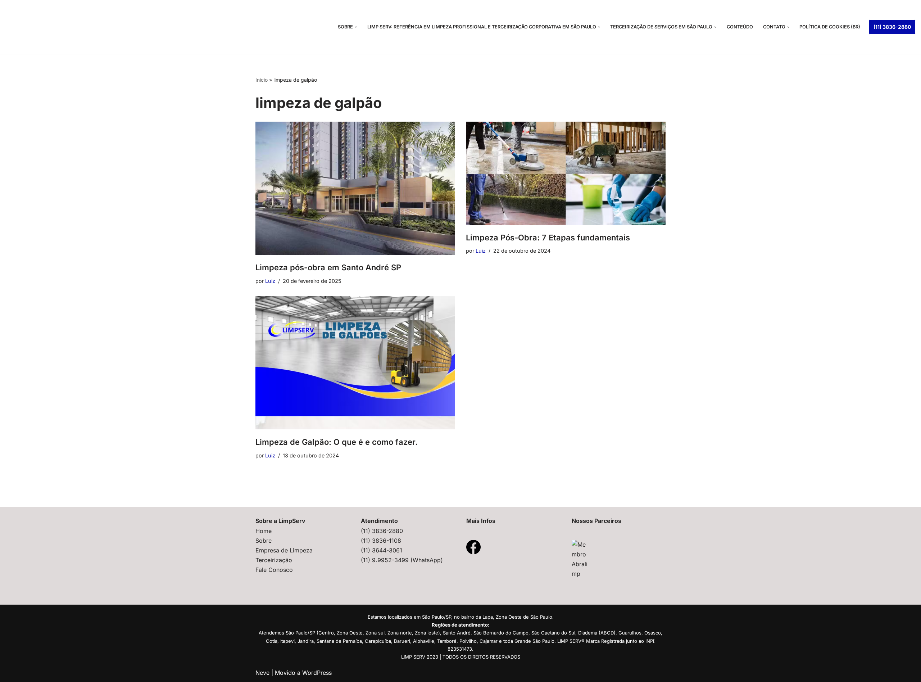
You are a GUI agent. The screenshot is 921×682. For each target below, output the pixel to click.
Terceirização (273, 560)
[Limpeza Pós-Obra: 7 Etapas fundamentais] (566, 173)
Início (261, 80)
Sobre (263, 540)
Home (263, 530)
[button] (356, 27)
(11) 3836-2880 (892, 27)
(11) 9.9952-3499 (385, 560)
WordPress (317, 672)
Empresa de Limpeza (284, 550)
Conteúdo (740, 27)
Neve (262, 672)
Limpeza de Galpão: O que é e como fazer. (336, 442)
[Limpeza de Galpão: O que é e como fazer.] (355, 362)
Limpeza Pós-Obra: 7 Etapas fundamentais (548, 237)
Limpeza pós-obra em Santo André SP (328, 267)
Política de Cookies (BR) (829, 27)
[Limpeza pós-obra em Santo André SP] (355, 188)
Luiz (270, 281)
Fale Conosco (274, 569)
